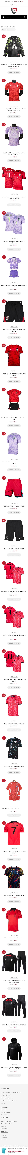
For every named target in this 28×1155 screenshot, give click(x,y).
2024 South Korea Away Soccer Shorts (14, 548)
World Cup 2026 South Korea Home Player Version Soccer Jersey (14, 109)
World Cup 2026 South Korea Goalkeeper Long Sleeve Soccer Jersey (14, 65)
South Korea (14, 61)
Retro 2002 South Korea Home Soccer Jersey (14, 808)
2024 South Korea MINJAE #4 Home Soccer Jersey (14, 636)
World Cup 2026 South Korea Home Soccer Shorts (14, 330)
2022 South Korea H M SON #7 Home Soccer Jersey (14, 852)
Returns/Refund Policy (6, 1123)
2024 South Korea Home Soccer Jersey (14, 723)
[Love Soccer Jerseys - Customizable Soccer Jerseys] (13, 10)
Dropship (3, 1126)
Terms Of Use (4, 1140)
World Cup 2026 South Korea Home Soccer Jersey (14, 374)
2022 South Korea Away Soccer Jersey (14, 895)
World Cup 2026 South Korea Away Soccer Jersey (14, 462)
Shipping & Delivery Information (9, 1121)
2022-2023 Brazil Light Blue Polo (16, 1151)
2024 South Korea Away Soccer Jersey (14, 766)
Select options (14, 72)
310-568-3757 (6, 1095)
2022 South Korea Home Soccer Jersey (14, 938)
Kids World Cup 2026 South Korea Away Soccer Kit (14, 286)
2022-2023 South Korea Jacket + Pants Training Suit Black (14, 981)
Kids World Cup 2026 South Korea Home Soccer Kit (14, 418)
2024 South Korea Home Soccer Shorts (14, 506)
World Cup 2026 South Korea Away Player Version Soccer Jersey (14, 153)
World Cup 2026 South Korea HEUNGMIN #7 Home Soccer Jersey (14, 197)
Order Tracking (5, 1114)
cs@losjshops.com (8, 1098)
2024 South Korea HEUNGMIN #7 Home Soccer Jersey (14, 591)
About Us (3, 1135)
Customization (4, 1107)
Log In (15, 1)
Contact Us (4, 1137)
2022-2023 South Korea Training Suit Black (14, 1024)
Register (21, 1)
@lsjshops (14, 1100)
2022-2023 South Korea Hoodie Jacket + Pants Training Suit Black (14, 1067)
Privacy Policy (4, 1128)
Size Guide (3, 1110)
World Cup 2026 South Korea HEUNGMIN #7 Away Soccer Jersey (14, 242)
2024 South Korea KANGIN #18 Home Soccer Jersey (14, 680)
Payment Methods (5, 1112)
